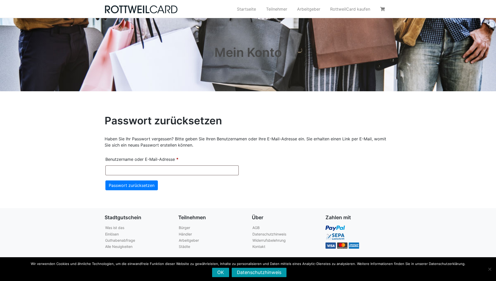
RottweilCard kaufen (350, 9)
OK (220, 272)
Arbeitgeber (308, 9)
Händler (185, 234)
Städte (184, 246)
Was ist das (114, 227)
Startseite (246, 9)
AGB (256, 227)
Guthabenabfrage (120, 240)
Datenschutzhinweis (269, 234)
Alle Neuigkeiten (119, 246)
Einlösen (112, 234)
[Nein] (489, 269)
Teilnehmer (276, 9)
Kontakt (258, 246)
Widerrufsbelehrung (269, 240)
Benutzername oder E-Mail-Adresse (153, 159)
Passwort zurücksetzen (131, 185)
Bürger (184, 227)
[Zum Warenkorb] (383, 9)
